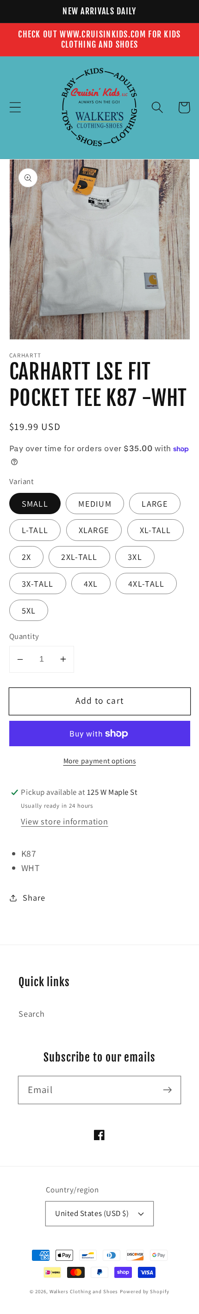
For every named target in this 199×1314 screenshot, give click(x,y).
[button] (15, 107)
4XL (91, 583)
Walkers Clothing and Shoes (84, 1291)
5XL (29, 610)
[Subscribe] (167, 1089)
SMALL (35, 503)
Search (32, 1013)
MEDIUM (95, 503)
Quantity (24, 636)
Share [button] (34, 897)
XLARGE (94, 529)
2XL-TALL (79, 556)
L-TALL (35, 529)
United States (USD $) (92, 1213)
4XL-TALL (146, 583)
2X (26, 556)
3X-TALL (38, 583)
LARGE (155, 503)
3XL (135, 556)
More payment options (99, 760)
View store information (64, 821)
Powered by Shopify (144, 1291)
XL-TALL (155, 529)
